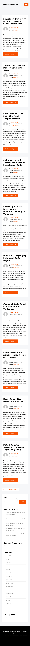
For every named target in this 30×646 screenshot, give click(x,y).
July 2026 (8, 559)
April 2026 (8, 569)
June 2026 (8, 562)
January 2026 (9, 579)
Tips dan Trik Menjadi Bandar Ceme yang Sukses (14, 67)
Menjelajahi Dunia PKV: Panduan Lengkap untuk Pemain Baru (14, 21)
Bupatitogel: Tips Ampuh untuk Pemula (13, 400)
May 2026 (8, 566)
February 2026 (9, 576)
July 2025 (8, 600)
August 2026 (9, 555)
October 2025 (9, 590)
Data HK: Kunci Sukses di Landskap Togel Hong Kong (13, 447)
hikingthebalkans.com (10, 4)
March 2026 (8, 573)
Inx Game (8, 635)
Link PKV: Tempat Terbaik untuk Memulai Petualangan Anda (14, 162)
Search (5, 497)
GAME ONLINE (16, 30)
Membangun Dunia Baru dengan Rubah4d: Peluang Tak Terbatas (14, 210)
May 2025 (8, 607)
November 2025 (9, 586)
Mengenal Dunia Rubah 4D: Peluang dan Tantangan (14, 306)
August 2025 (9, 596)
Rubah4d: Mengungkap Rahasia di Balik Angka (15, 258)
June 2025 (8, 603)
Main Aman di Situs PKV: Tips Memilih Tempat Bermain (13, 116)
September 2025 (9, 593)
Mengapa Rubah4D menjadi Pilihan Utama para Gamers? (14, 355)
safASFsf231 (14, 27)
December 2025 (9, 583)
